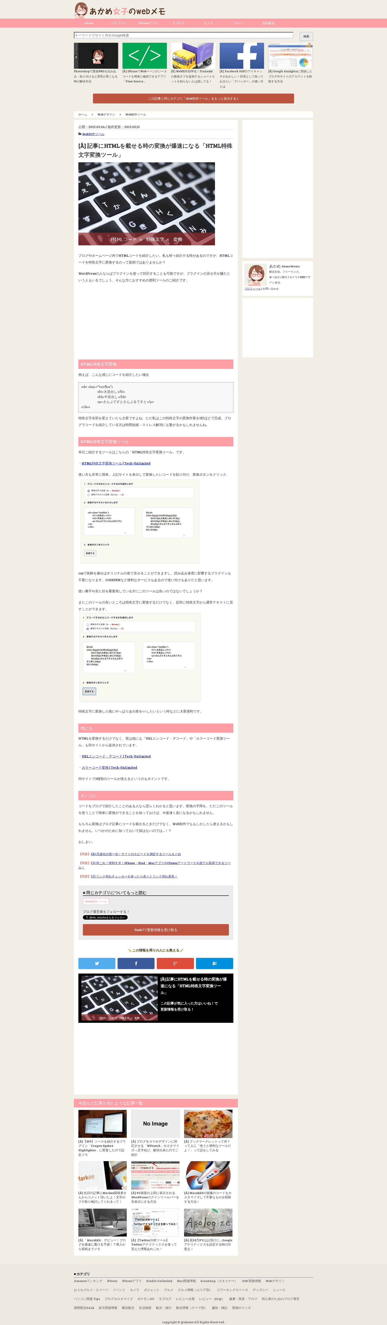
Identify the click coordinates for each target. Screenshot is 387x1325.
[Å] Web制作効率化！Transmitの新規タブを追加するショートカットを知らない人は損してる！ (193, 76)
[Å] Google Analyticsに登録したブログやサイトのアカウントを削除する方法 (290, 76)
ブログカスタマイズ (119, 1299)
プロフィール (253, 288)
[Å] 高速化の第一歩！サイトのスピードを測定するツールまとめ (136, 854)
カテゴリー (119, 23)
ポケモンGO (145, 1299)
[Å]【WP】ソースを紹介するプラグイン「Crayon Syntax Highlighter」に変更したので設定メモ (102, 1148)
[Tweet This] (96, 963)
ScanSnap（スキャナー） (219, 1281)
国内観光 (268, 23)
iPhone (112, 1281)
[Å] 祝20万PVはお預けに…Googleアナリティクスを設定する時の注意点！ (208, 1244)
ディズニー (260, 1290)
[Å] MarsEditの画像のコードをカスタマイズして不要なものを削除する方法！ (208, 1197)
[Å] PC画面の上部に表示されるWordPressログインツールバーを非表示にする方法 (155, 1197)
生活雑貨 (145, 1308)
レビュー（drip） (212, 1299)
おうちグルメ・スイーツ (91, 1290)
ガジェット (151, 1290)
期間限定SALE (84, 1308)
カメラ (208, 23)
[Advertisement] (155, 319)
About (88, 23)
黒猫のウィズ (241, 1308)
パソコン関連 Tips (87, 1299)
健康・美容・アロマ (243, 1299)
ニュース (279, 1290)
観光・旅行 (164, 1308)
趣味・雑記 (220, 1308)
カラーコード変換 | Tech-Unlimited (109, 767)
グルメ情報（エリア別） (195, 1290)
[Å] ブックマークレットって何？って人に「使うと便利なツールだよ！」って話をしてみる (207, 1145)
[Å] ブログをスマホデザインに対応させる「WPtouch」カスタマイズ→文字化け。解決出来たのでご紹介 (155, 1148)
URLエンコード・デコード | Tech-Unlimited (116, 756)
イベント (119, 1290)
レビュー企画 (185, 1299)
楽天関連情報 (108, 1308)
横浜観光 (128, 1308)
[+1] (175, 963)
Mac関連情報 (186, 1281)
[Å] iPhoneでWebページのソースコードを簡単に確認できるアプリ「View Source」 (145, 76)
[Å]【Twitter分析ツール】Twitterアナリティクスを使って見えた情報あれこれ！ (154, 1244)
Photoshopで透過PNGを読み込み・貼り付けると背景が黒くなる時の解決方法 (96, 76)
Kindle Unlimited (159, 1281)
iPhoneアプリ (149, 23)
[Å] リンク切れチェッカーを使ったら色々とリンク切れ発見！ (134, 876)
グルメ (238, 23)
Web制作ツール (93, 134)
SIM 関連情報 (251, 1281)
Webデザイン (275, 1281)
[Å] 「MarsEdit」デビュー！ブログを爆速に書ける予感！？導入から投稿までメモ (102, 1244)
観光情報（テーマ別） (191, 1308)
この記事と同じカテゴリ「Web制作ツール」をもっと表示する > (193, 98)
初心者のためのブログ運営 (280, 1299)
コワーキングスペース (232, 1290)
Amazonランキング (88, 1281)
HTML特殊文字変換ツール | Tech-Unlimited (116, 463)
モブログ (178, 23)
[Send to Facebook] (136, 963)
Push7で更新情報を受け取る (155, 929)
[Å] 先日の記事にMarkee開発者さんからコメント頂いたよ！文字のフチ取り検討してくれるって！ (102, 1197)
